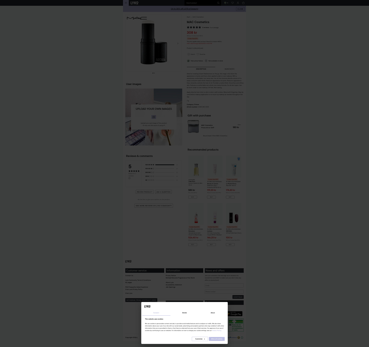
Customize (198, 339)
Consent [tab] (156, 313)
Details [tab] (184, 313)
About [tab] (213, 313)
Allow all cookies (216, 339)
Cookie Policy (216, 330)
